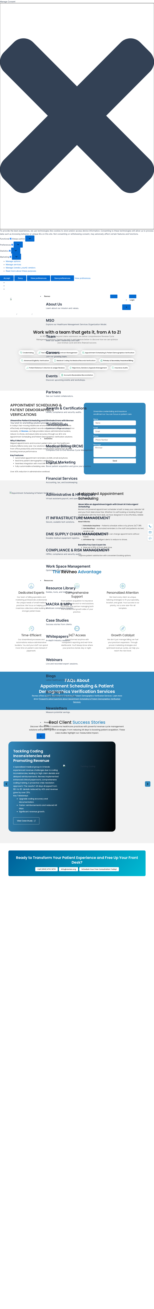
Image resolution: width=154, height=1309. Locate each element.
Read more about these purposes (21, 271)
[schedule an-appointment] (150, 539)
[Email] (150, 533)
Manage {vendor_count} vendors (20, 267)
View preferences (39, 278)
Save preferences (62, 278)
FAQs (46, 726)
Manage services (13, 264)
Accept (7, 278)
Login (132, 300)
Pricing (47, 722)
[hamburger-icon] (113, 296)
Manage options (13, 261)
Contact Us (49, 729)
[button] (77, 116)
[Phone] (150, 527)
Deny (20, 278)
